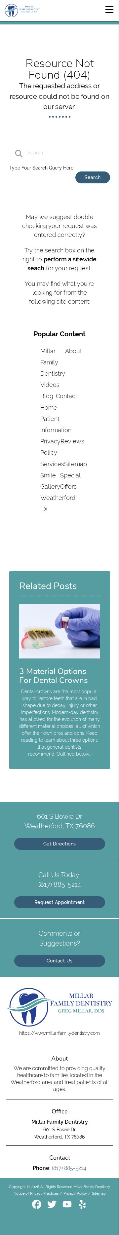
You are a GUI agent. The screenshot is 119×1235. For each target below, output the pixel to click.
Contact (66, 396)
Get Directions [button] (59, 843)
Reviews (72, 441)
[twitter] (52, 1206)
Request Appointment (59, 902)
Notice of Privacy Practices (36, 1193)
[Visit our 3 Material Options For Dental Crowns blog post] (59, 660)
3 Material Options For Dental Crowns (53, 676)
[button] (109, 9)
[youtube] (67, 1206)
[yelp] (82, 1206)
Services (52, 464)
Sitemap (75, 464)
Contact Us (60, 960)
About (73, 351)
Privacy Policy (75, 1193)
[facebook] (37, 1206)
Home (48, 407)
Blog (46, 396)
